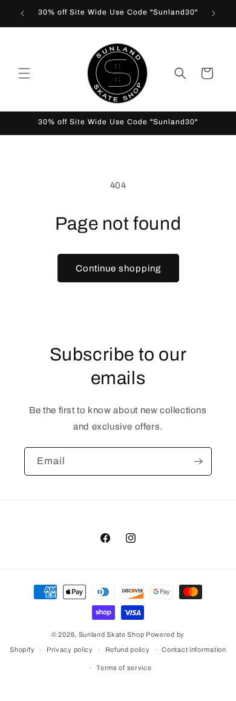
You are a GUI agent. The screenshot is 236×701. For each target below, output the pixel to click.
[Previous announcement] (22, 13)
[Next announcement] (213, 13)
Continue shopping (118, 268)
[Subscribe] (198, 461)
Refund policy (127, 649)
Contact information (194, 649)
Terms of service (123, 667)
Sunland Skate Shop (112, 634)
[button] (24, 73)
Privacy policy (70, 649)
